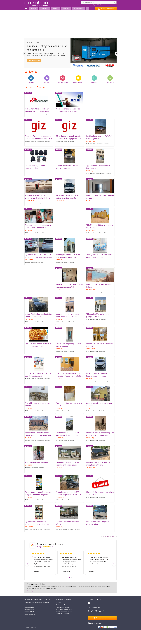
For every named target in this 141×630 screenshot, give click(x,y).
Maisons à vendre (29, 607)
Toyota (95, 5)
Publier (107, 9)
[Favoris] (87, 8)
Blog (71, 609)
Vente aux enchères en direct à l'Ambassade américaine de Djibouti (68, 111)
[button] (69, 577)
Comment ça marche (64, 609)
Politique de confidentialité (63, 613)
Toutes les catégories (29, 614)
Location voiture (85, 5)
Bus (104, 5)
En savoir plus (31, 591)
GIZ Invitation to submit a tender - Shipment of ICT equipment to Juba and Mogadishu (69, 138)
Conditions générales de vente (64, 611)
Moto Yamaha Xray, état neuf (36, 462)
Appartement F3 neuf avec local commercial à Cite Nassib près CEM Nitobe (39, 435)
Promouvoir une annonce (62, 607)
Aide (57, 609)
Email (91, 603)
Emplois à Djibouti (29, 611)
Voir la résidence (34, 63)
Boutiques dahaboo (61, 605)
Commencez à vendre (103, 618)
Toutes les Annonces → (109, 536)
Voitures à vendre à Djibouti (31, 602)
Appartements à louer (30, 605)
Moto (91, 5)
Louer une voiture (44, 602)
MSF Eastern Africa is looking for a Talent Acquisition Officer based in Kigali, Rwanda (38, 111)
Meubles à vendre (29, 609)
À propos (58, 602)
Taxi (101, 5)
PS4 (98, 5)
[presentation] (24, 54)
